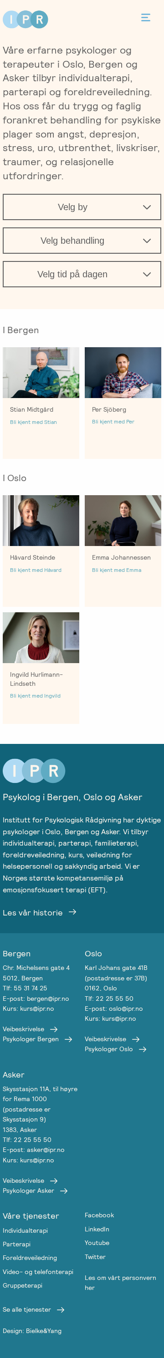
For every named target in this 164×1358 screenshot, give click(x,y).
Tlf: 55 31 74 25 (25, 988)
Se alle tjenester (27, 1309)
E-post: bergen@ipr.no (36, 998)
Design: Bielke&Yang (32, 1331)
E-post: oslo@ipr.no (114, 1008)
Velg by (72, 207)
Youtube (97, 1243)
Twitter (95, 1257)
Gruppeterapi (22, 1285)
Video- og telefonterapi (38, 1272)
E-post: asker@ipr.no (34, 1150)
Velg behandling (72, 241)
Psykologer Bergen (31, 1039)
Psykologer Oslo (109, 1049)
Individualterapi (25, 1230)
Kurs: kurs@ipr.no (28, 1008)
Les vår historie (33, 912)
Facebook (99, 1215)
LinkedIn (97, 1229)
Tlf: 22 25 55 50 (109, 998)
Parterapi (17, 1244)
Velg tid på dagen (72, 274)
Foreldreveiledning (30, 1258)
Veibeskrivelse (23, 1029)
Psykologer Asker (28, 1190)
